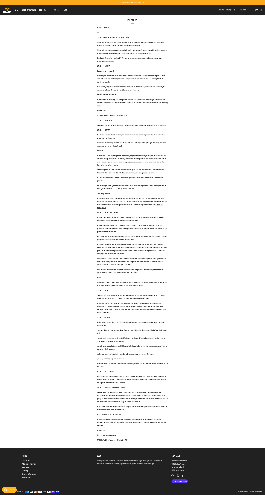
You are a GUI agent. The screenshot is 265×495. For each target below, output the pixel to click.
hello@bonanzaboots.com (179, 460)
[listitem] (132, 2)
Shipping (25, 471)
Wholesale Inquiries (29, 464)
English (243, 10)
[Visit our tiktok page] (183, 475)
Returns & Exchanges (29, 474)
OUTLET (57, 10)
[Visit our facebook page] (172, 475)
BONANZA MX (26, 477)
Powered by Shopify (243, 491)
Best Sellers (45, 10)
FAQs (65, 10)
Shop (17, 10)
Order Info (25, 467)
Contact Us (26, 460)
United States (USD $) (227, 10)
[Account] (252, 10)
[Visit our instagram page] (177, 475)
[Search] (261, 10)
